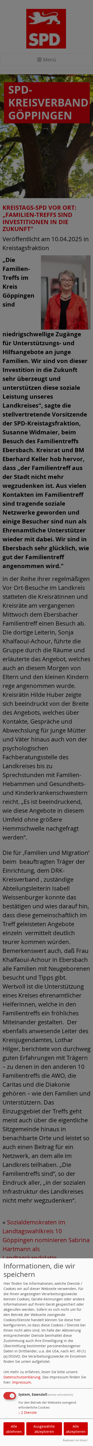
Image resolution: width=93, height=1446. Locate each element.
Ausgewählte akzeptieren (44, 1429)
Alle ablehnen (14, 1429)
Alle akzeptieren (76, 1429)
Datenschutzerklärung (21, 1377)
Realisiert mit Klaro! (75, 1440)
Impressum (21, 1382)
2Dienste (27, 1412)
